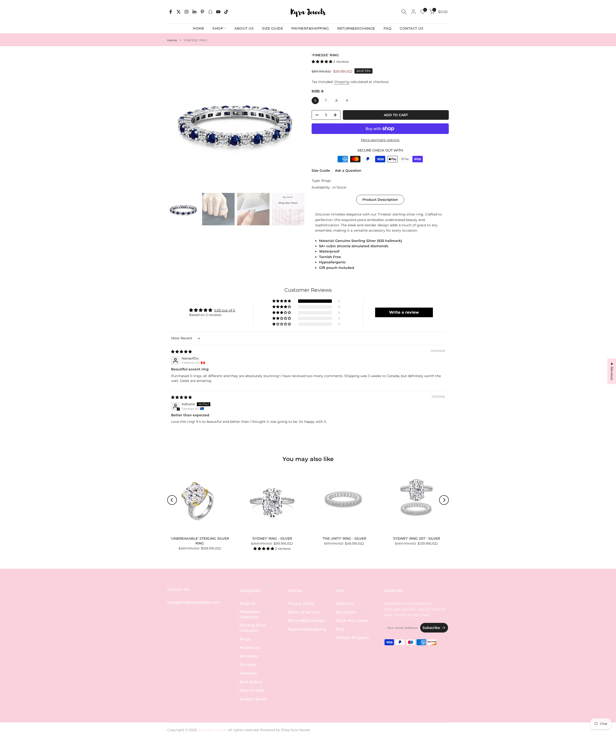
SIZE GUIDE (272, 28)
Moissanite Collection (249, 614)
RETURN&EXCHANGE (356, 28)
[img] (181, 351)
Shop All (247, 603)
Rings (326, 180)
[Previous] (172, 500)
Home (172, 40)
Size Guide (321, 170)
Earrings (247, 664)
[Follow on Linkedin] (194, 12)
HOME (198, 28)
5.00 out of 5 (224, 310)
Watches (248, 673)
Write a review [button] (404, 312)
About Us (345, 603)
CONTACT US (411, 28)
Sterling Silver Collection (252, 628)
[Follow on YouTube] (218, 12)
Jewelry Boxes (253, 699)
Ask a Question (348, 170)
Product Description (380, 199)
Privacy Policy (301, 603)
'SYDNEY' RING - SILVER (272, 538)
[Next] (444, 500)
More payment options (380, 140)
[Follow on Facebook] (170, 12)
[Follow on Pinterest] (202, 12)
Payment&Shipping (307, 629)
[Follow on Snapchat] (210, 12)
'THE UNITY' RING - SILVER (344, 538)
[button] (322, 61)
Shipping (341, 82)
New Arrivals (251, 690)
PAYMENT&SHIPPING (310, 28)
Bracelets (248, 656)
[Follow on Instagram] (186, 12)
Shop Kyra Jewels (295, 730)
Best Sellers (250, 682)
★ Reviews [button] (612, 371)
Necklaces (249, 647)
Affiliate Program (352, 637)
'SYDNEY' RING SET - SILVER (416, 538)
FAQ (387, 28)
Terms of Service (304, 612)
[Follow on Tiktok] (226, 12)
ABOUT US (244, 28)
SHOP (217, 28)
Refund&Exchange (306, 620)
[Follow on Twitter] (178, 12)
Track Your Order (352, 620)
